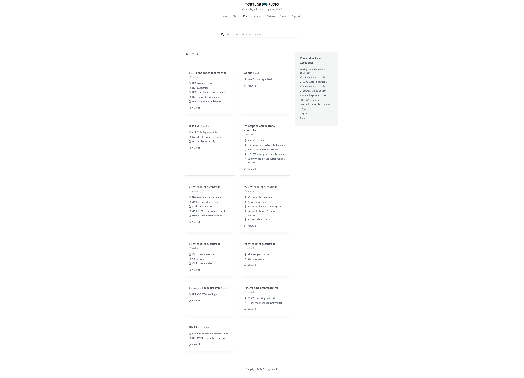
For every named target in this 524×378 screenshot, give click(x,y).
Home (224, 16)
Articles (257, 16)
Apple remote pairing (203, 206)
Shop (235, 16)
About (248, 72)
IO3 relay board (256, 258)
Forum (283, 16)
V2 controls (198, 258)
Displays (194, 126)
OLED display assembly (204, 132)
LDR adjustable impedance (206, 96)
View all (196, 107)
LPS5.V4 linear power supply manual (267, 154)
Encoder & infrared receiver (206, 136)
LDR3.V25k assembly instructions (209, 338)
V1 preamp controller (259, 254)
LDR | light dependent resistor (207, 72)
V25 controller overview (260, 197)
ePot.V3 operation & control (206, 202)
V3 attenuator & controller (205, 187)
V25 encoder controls (259, 219)
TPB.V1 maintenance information (265, 302)
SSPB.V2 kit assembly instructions (210, 333)
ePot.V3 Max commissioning (207, 215)
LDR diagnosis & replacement (207, 101)
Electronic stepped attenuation (208, 197)
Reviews (270, 16)
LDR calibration (200, 87)
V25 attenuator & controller (261, 187)
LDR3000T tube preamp (204, 287)
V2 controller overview (204, 254)
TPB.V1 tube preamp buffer (261, 287)
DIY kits (194, 327)
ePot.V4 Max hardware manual (264, 149)
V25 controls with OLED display (264, 206)
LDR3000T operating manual (208, 294)
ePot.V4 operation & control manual (266, 145)
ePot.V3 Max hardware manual (208, 211)
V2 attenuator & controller (205, 244)
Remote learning (256, 140)
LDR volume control (202, 83)
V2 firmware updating (203, 263)
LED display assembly (203, 141)
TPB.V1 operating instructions (263, 298)
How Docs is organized (260, 79)
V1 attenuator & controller (260, 244)
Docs (246, 16)
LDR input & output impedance (208, 92)
